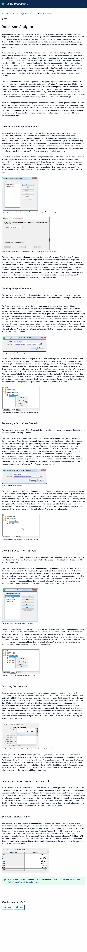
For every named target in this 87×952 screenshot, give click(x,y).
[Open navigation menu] (82, 4)
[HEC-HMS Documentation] (3, 4)
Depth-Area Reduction (28, 14)
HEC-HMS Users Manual (17, 4)
